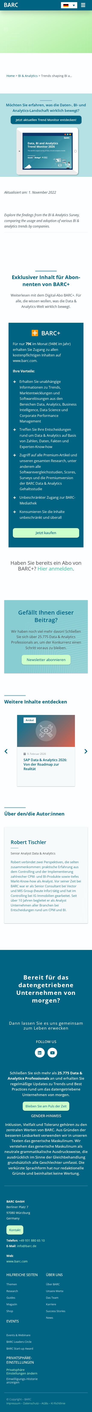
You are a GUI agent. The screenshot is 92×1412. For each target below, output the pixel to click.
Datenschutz (31, 1403)
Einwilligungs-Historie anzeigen (22, 1380)
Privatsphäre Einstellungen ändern (21, 1371)
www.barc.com (17, 1261)
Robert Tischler (28, 842)
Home (10, 76)
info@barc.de (26, 1246)
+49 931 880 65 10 (32, 1240)
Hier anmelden (55, 568)
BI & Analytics (28, 76)
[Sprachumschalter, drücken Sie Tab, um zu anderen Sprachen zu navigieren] (69, 5)
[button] (83, 5)
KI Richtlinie (58, 1403)
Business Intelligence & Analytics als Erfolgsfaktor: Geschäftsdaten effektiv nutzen (45, 766)
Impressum (13, 1403)
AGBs (45, 1403)
